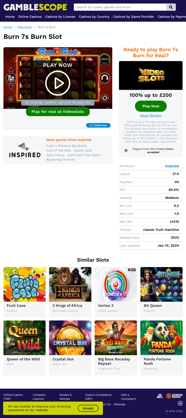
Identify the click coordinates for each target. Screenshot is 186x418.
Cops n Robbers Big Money (66, 145)
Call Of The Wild (58, 150)
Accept (88, 408)
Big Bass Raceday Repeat (114, 361)
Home (7, 27)
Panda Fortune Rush (157, 361)
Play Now (150, 106)
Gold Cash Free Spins (84, 155)
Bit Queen (153, 305)
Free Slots (25, 27)
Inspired (172, 166)
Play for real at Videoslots (58, 111)
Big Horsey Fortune (60, 159)
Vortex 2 (106, 305)
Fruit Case (16, 305)
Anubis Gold (83, 150)
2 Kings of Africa (67, 305)
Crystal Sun (63, 359)
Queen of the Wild (23, 359)
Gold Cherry (55, 155)
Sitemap (119, 404)
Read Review (150, 116)
